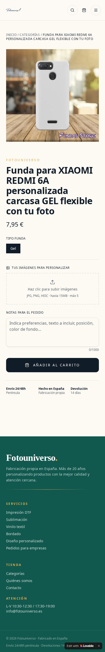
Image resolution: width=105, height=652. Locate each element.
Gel (13, 248)
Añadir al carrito (56, 365)
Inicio (11, 35)
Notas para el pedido (25, 313)
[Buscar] (72, 10)
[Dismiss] (99, 646)
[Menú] (96, 10)
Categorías (30, 35)
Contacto (13, 587)
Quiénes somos (19, 580)
